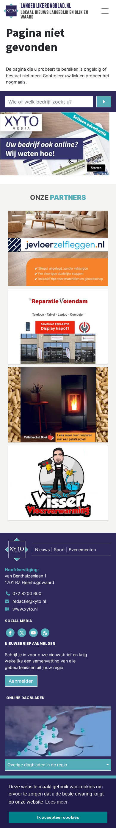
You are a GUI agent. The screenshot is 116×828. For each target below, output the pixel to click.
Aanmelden (21, 681)
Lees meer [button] (56, 801)
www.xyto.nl (24, 608)
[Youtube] (34, 632)
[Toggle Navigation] (105, 11)
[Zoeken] (103, 101)
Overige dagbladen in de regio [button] (37, 764)
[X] (22, 632)
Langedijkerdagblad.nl (46, 6)
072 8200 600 (26, 593)
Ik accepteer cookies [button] (58, 817)
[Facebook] (10, 632)
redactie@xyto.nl (29, 601)
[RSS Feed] (45, 632)
